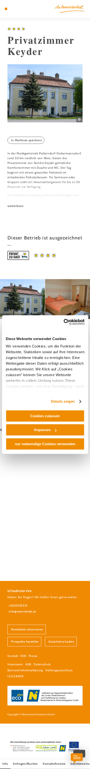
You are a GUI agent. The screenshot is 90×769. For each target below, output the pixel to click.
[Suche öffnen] (20, 9)
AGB (28, 664)
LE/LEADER (15, 676)
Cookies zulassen (45, 416)
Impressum (15, 664)
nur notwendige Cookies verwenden (45, 444)
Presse (33, 656)
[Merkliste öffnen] (17, 9)
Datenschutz (42, 664)
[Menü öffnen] (6, 9)
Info (5, 763)
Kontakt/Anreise (54, 763)
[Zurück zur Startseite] (70, 9)
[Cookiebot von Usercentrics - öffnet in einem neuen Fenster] (64, 322)
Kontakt (12, 656)
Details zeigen (63, 401)
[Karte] (13, 9)
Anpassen (42, 430)
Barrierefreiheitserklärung (25, 670)
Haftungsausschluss (58, 670)
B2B (23, 656)
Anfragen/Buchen (25, 763)
